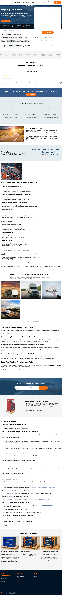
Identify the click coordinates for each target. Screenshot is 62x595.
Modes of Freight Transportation (42, 45)
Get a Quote (57, 2)
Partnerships (3, 581)
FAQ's (18, 579)
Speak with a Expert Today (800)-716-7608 (31, 321)
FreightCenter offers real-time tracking (11, 493)
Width (40, 24)
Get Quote (43, 387)
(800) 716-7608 (35, 576)
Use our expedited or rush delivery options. (12, 476)
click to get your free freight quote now (17, 369)
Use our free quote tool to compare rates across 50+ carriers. (43, 487)
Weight (53, 24)
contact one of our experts (7, 333)
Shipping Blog (19, 577)
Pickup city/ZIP (37, 17)
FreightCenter (38, 365)
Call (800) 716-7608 (4, 369)
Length (36, 24)
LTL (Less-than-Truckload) (47, 505)
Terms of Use (59, 593)
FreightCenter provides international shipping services (18, 481)
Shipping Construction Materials (42, 37)
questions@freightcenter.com (37, 588)
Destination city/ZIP (51, 17)
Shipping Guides (19, 580)
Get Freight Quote (5, 21)
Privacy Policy (53, 593)
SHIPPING (5, 30)
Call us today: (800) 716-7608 (31, 5)
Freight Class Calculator (20, 576)
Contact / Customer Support (5, 582)
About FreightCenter (4, 578)
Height (44, 24)
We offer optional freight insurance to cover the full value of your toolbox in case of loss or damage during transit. (27, 499)
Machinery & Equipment (40, 40)
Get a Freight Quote (31, 94)
